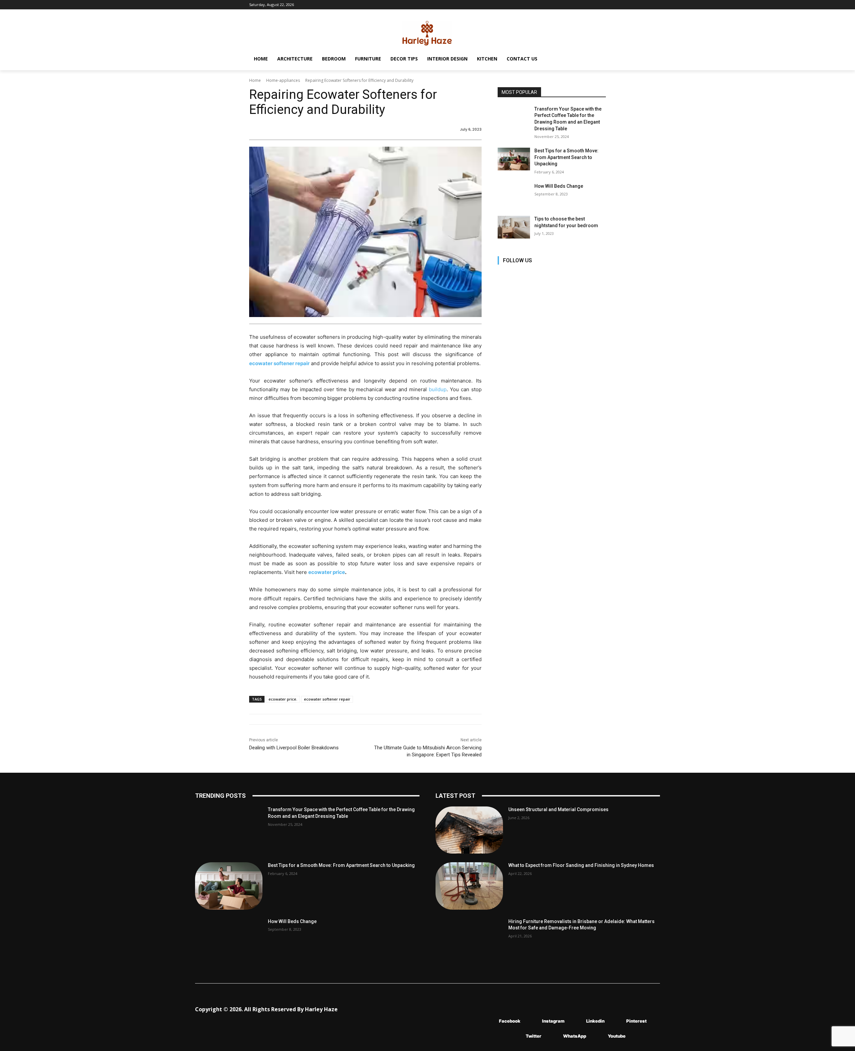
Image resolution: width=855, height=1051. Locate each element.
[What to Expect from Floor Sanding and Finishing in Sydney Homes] (469, 885)
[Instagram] (518, 275)
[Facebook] (503, 275)
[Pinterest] (548, 275)
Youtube (617, 1036)
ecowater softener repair (327, 699)
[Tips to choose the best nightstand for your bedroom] (514, 227)
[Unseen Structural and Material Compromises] (469, 830)
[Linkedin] (533, 275)
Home (255, 80)
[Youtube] (578, 275)
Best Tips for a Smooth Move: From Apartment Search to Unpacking (566, 157)
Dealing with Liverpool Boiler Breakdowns (294, 748)
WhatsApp (574, 1036)
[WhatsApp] (553, 1036)
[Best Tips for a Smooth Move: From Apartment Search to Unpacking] (514, 159)
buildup (438, 389)
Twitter (533, 1036)
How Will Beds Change (558, 186)
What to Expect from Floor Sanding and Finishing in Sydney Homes (581, 865)
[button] (598, 59)
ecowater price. (283, 699)
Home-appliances (283, 80)
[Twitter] (563, 275)
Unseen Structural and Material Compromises (558, 809)
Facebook (509, 1021)
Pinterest (636, 1021)
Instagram (553, 1021)
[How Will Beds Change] (514, 194)
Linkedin (595, 1021)
